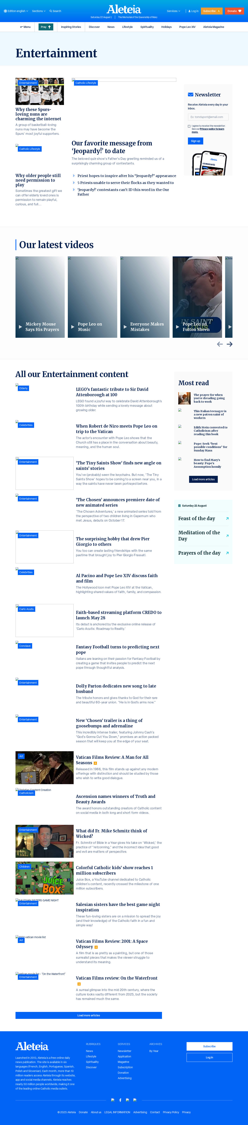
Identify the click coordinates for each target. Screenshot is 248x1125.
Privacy (186, 1112)
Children (24, 866)
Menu (27, 27)
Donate (232, 11)
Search (57, 11)
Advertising (125, 1078)
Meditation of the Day (199, 536)
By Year (153, 1051)
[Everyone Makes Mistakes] (145, 297)
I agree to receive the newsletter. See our (209, 129)
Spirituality (147, 27)
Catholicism (26, 793)
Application (124, 1056)
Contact (155, 1112)
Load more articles (89, 1015)
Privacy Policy (171, 1112)
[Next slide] (229, 344)
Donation (123, 1072)
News (111, 27)
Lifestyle (127, 27)
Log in (195, 11)
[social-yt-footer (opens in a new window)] (113, 1100)
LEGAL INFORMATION (117, 1112)
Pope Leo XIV (187, 27)
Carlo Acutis (26, 609)
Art (21, 756)
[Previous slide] (220, 344)
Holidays (166, 27)
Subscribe (209, 11)
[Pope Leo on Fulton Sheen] (197, 297)
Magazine (123, 1062)
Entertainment (28, 83)
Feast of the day (196, 519)
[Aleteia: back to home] (124, 9)
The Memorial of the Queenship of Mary (137, 17)
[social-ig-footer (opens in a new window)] (135, 1100)
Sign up (195, 141)
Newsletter (124, 1051)
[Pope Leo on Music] (92, 297)
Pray (43, 27)
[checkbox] (189, 126)
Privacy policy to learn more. (208, 130)
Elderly (23, 388)
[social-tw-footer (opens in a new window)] (127, 1100)
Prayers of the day (199, 553)
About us (96, 1112)
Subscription (125, 1067)
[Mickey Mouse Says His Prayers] (40, 297)
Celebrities (26, 425)
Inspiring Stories (71, 27)
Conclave (25, 646)
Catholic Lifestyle (86, 83)
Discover (94, 27)
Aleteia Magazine (213, 27)
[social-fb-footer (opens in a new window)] (120, 1100)
